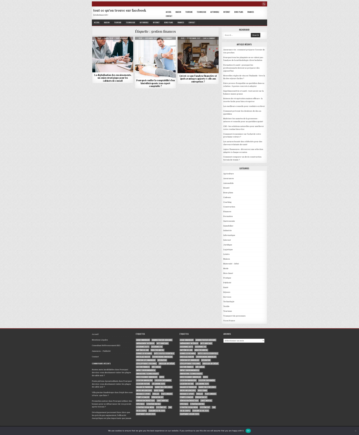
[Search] (264, 4)
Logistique (228, 249)
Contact (169, 16)
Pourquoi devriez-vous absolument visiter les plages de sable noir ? (111, 373)
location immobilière (144, 380)
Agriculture (228, 174)
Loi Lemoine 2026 (158, 383)
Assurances (228, 178)
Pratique (227, 278)
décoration (162, 360)
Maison (178, 12)
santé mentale (162, 400)
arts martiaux (162, 343)
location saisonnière (163, 380)
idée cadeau (156, 367)
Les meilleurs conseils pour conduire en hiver (244, 106)
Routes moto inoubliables (103, 370)
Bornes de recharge (144, 353)
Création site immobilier (145, 360)
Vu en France (229, 321)
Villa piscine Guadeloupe (103, 392)
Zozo (99, 38)
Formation (228, 216)
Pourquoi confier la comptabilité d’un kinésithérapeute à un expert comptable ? (155, 83)
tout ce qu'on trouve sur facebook (119, 10)
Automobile (214, 12)
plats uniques (166, 394)
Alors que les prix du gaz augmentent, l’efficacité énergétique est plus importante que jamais (111, 415)
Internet (226, 12)
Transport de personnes (234, 316)
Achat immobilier (142, 340)
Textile (226, 306)
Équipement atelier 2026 (145, 414)
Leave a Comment (122, 38)
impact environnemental (145, 370)
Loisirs (226, 254)
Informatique (229, 235)
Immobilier (228, 226)
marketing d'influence (163, 387)
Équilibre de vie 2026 (157, 410)
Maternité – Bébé (231, 264)
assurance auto (142, 346)
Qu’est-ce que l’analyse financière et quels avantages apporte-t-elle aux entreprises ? (198, 78)
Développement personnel (104, 412)
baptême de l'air (142, 350)
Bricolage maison (143, 356)
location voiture (143, 383)
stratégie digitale (153, 404)
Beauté (226, 188)
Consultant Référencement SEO (106, 345)
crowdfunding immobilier (162, 356)
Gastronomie (229, 221)
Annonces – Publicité (101, 351)
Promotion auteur (100, 401)
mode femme (158, 390)
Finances (250, 12)
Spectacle (140, 404)
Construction (229, 207)
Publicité (227, 283)
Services (227, 297)
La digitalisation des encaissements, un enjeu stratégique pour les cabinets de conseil (112, 77)
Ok (248, 431)
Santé (225, 287)
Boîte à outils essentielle (164, 353)
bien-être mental (157, 350)
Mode (225, 268)
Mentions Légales (100, 340)
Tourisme (189, 12)
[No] (355, 430)
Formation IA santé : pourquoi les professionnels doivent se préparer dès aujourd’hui (241, 68)
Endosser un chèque (166, 363)
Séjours (226, 292)
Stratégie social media (145, 407)
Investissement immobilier (146, 377)
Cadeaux (227, 197)
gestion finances (142, 367)
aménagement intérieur (145, 343)
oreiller (156, 394)
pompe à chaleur (142, 397)
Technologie (201, 12)
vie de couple (141, 410)
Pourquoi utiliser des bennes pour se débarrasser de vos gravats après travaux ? (112, 404)
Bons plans (238, 12)
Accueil (168, 12)
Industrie (227, 230)
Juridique (227, 245)
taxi (170, 407)
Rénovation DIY (157, 397)
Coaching (227, 202)
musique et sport (143, 394)
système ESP (161, 407)
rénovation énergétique (145, 400)
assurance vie (156, 346)
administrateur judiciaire (162, 340)
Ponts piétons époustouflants (105, 381)
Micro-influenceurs (144, 390)
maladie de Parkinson (144, 387)
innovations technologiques (147, 373)
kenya (162, 377)
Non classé (228, 273)
